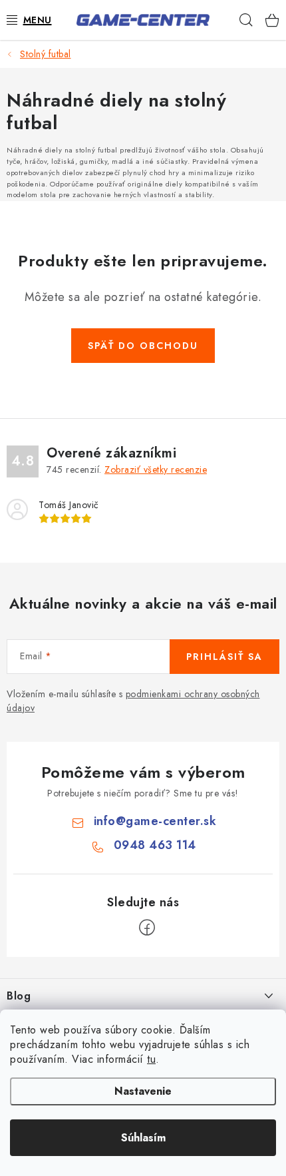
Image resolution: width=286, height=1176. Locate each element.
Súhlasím (143, 1137)
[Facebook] (147, 928)
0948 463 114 (155, 845)
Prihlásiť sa (224, 656)
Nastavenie (143, 1091)
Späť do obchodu (143, 345)
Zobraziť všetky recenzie (155, 469)
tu (151, 1059)
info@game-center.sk (155, 821)
